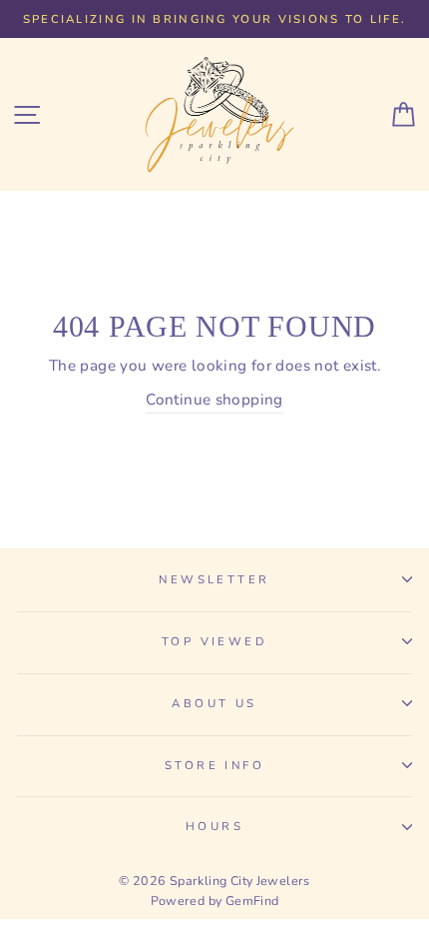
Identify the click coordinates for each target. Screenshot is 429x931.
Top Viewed (214, 641)
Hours (214, 826)
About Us (214, 703)
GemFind (252, 900)
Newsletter (214, 579)
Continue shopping (214, 400)
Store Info (214, 765)
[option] (214, 19)
